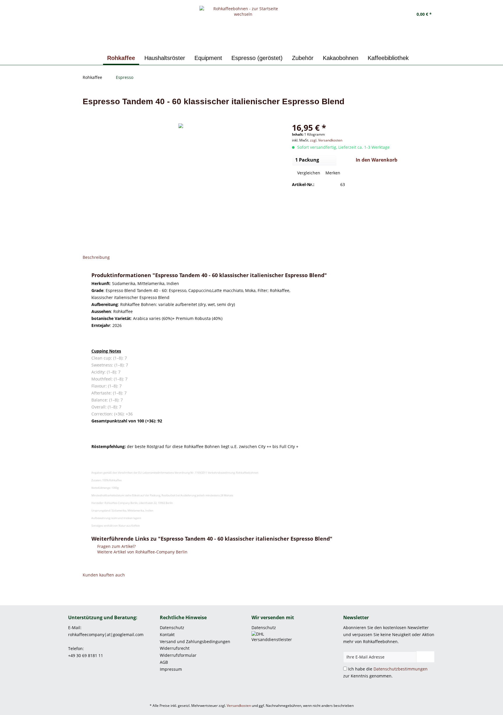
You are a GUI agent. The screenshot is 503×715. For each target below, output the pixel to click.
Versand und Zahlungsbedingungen (195, 641)
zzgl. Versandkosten (326, 140)
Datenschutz (172, 627)
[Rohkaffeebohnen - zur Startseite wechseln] (243, 27)
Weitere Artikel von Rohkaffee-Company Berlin (141, 552)
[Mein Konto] (392, 14)
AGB (164, 662)
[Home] (96, 58)
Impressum (171, 669)
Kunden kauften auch (104, 575)
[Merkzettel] (377, 14)
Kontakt (167, 634)
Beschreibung (96, 257)
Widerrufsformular (178, 655)
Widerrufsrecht (174, 648)
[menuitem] (377, 14)
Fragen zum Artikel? (116, 546)
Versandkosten (239, 705)
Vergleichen (308, 173)
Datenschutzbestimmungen (400, 669)
